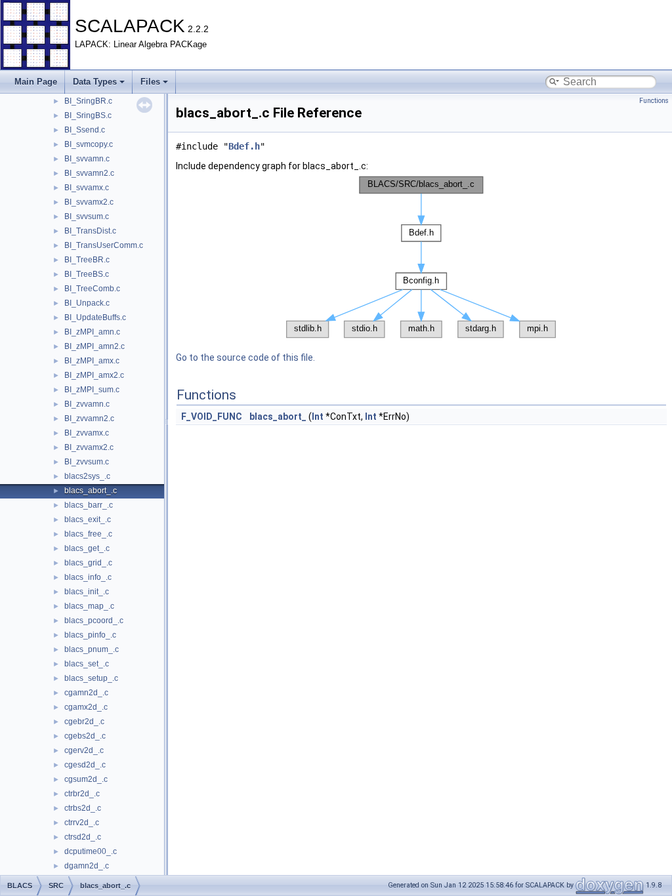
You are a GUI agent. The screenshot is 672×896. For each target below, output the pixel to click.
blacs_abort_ (277, 416)
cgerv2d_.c (84, 750)
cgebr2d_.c (84, 721)
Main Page (35, 82)
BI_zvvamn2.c (89, 418)
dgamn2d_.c (86, 865)
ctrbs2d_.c (82, 808)
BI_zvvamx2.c (89, 447)
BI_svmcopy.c (88, 144)
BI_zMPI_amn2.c (94, 346)
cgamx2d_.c (86, 707)
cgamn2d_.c (86, 692)
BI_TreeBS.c (86, 274)
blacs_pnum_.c (91, 649)
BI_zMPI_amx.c (91, 360)
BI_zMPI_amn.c (92, 331)
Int (318, 416)
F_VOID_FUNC (211, 416)
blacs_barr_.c (88, 505)
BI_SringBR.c (88, 101)
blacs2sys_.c (87, 476)
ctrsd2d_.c (82, 837)
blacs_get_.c (87, 548)
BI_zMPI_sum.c (91, 389)
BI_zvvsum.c (86, 461)
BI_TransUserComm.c (103, 245)
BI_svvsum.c (86, 216)
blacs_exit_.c (87, 519)
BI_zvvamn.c (87, 404)
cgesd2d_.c (85, 764)
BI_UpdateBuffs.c (95, 317)
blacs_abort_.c (90, 490)
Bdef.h (244, 146)
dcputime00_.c (90, 851)
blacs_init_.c (86, 591)
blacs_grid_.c (88, 562)
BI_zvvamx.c (86, 433)
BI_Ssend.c (84, 129)
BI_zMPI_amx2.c (94, 375)
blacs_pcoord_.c (93, 620)
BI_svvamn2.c (89, 173)
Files (150, 82)
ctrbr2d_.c (82, 793)
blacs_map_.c (89, 606)
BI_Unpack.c (87, 303)
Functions (654, 100)
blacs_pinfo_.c (90, 635)
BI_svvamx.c (86, 187)
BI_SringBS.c (88, 115)
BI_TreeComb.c (92, 288)
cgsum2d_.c (86, 779)
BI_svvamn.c (87, 158)
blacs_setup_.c (91, 678)
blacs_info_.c (88, 577)
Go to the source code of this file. (245, 357)
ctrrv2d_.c (81, 822)
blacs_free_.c (88, 534)
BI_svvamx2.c (89, 202)
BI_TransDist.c (90, 230)
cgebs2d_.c (85, 736)
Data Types (95, 82)
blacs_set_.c (86, 663)
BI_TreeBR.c (87, 259)
